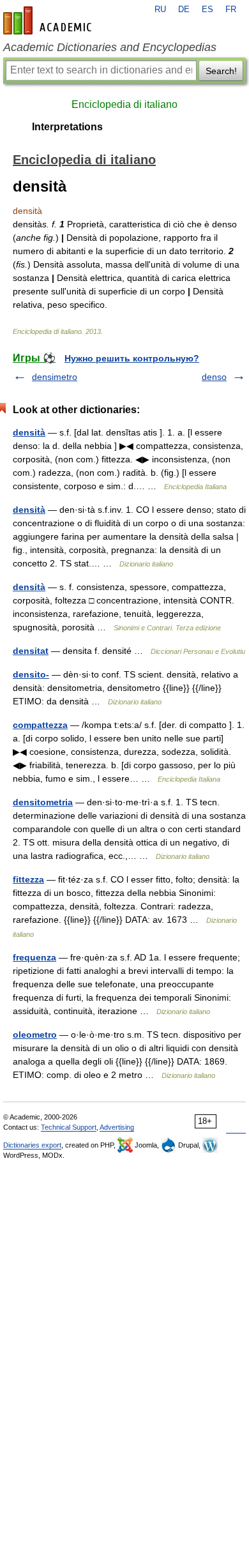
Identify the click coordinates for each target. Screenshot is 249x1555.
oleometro (35, 1034)
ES (207, 9)
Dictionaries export (32, 1145)
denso (214, 377)
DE (184, 9)
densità (29, 432)
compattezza (40, 725)
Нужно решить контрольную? (131, 358)
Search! (221, 71)
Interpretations (67, 126)
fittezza (28, 879)
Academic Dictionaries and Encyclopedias (109, 47)
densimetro (54, 377)
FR (230, 9)
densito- (31, 674)
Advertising (117, 1127)
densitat (31, 651)
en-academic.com (49, 20)
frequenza (34, 957)
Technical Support (68, 1127)
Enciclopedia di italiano (124, 104)
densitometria (43, 802)
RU (160, 9)
